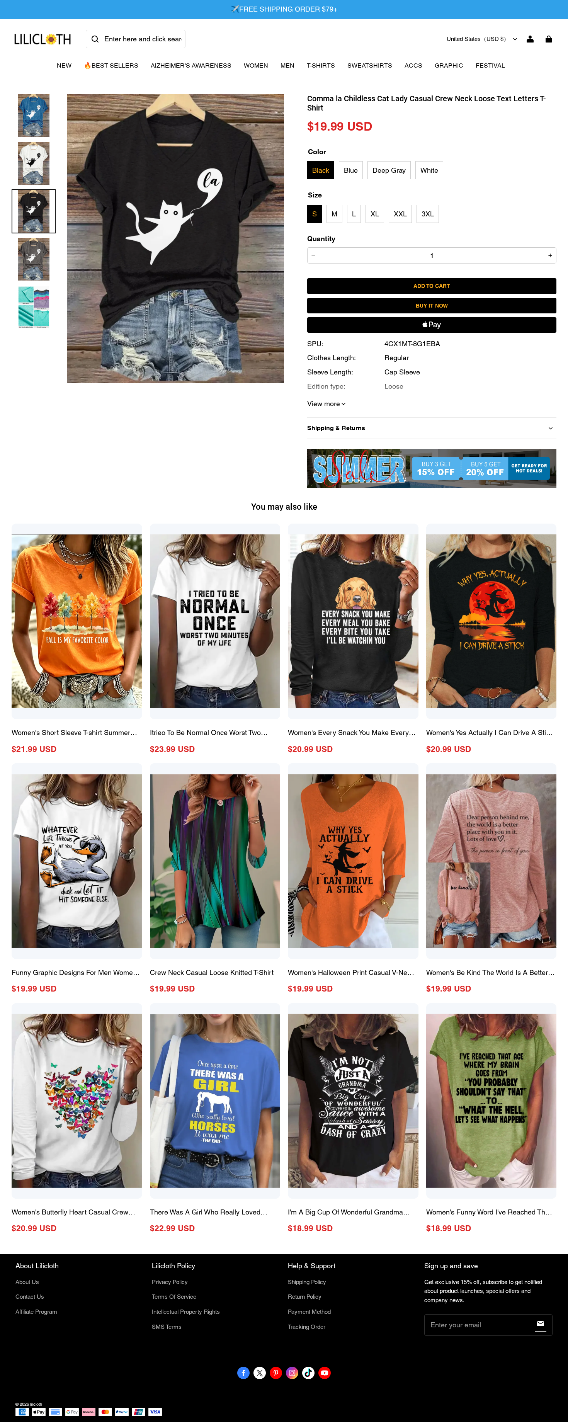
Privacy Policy (170, 1282)
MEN (287, 65)
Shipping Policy (307, 1282)
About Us (27, 1282)
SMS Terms (167, 1326)
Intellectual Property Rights (186, 1311)
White (429, 170)
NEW (64, 65)
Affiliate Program (36, 1311)
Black (320, 170)
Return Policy (304, 1296)
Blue (351, 170)
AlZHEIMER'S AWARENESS (191, 65)
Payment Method (309, 1311)
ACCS (413, 65)
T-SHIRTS (321, 65)
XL (375, 214)
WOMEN (256, 65)
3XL (428, 214)
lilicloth (36, 1404)
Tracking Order (306, 1326)
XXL (400, 214)
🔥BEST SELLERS (111, 65)
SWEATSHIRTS (369, 65)
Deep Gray (389, 170)
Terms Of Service (174, 1296)
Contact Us (29, 1296)
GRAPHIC (449, 65)
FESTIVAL (490, 65)
